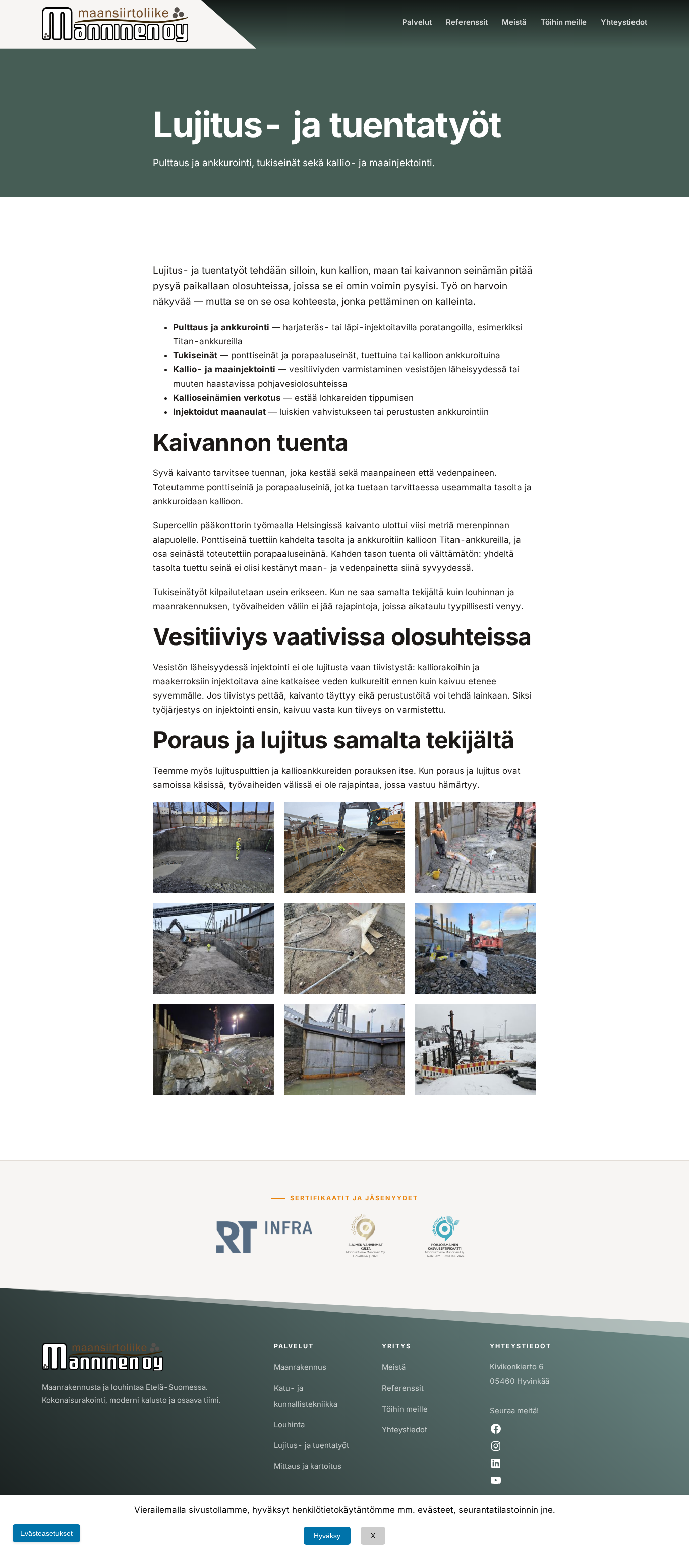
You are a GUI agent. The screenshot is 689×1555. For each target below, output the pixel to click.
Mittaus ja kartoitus (307, 1466)
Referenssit (403, 1388)
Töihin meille (405, 1409)
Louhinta (289, 1424)
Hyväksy (327, 1536)
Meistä (394, 1367)
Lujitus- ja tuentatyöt (311, 1445)
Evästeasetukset (46, 1533)
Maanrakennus (300, 1367)
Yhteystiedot (404, 1429)
